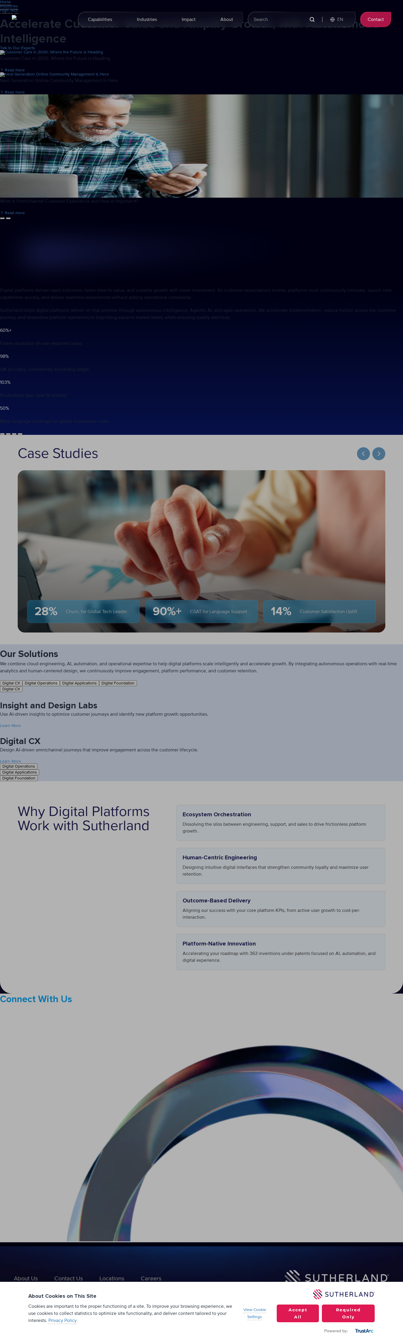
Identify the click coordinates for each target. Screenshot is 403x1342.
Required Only (348, 1313)
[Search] (312, 20)
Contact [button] (376, 19)
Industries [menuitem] (147, 19)
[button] (340, 19)
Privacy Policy (62, 1320)
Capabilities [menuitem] (100, 19)
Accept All (298, 1313)
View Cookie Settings (254, 1313)
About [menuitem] (226, 19)
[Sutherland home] (41, 19)
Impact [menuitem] (189, 19)
